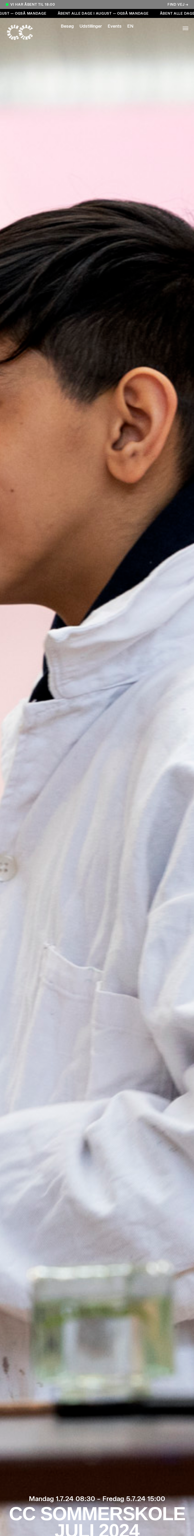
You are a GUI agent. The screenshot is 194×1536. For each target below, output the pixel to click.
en (130, 26)
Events (115, 26)
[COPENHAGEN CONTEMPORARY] (25, 32)
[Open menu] (169, 28)
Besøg (67, 26)
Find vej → (178, 4)
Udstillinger (90, 26)
